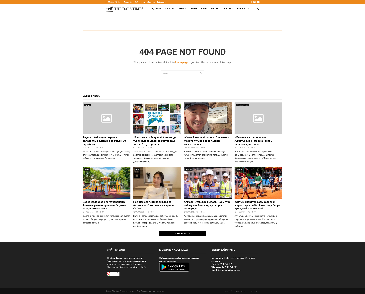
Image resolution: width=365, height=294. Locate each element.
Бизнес (215, 8)
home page (181, 62)
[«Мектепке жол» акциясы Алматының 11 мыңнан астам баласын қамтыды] (258, 118)
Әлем (194, 8)
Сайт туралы (140, 2)
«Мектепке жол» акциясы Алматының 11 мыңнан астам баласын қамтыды (253, 141)
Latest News (91, 95)
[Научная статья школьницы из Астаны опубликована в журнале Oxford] (157, 183)
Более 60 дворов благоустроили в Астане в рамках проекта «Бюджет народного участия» (104, 205)
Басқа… (242, 8)
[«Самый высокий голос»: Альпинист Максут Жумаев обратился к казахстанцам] (208, 118)
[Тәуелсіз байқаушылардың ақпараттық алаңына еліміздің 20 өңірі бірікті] (106, 118)
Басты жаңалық (242, 105)
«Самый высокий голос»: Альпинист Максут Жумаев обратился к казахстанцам (206, 141)
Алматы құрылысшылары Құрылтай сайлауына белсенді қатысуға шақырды (207, 205)
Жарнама (151, 2)
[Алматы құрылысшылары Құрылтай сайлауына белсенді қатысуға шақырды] (208, 183)
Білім (204, 8)
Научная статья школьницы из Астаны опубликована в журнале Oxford (153, 205)
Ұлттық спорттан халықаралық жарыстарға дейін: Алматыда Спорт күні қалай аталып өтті (257, 205)
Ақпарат (156, 8)
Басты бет (128, 2)
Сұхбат (228, 8)
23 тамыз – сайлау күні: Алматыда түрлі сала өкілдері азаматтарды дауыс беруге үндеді (154, 141)
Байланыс (161, 2)
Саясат (169, 8)
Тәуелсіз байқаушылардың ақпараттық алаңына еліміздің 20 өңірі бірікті (104, 141)
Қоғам (182, 8)
